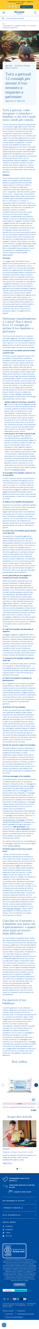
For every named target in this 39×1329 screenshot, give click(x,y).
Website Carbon (20, 1290)
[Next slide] (36, 1085)
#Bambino (6, 1149)
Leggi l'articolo (7, 1163)
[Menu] (4, 12)
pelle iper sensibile (13, 908)
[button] (19, 12)
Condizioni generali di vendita (25, 1313)
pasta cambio (7, 255)
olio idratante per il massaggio (14, 820)
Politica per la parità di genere (14, 1317)
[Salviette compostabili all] (19, 1085)
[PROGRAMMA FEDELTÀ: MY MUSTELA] (5, 1179)
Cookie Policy (9, 1313)
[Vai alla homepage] (3, 23)
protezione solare (18, 470)
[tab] (17, 1168)
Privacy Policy (21, 1310)
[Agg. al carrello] (33, 1100)
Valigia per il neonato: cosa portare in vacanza (18, 1152)
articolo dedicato (14, 846)
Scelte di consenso (8, 1310)
